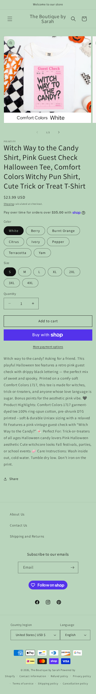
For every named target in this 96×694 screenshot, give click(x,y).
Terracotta (17, 253)
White (13, 230)
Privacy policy (82, 676)
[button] (9, 18)
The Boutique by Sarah (45, 670)
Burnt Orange (63, 230)
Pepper (58, 241)
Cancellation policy (75, 683)
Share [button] (13, 479)
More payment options (48, 346)
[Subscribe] (72, 567)
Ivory (36, 241)
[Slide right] (58, 132)
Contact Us (18, 525)
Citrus (14, 241)
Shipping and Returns (27, 536)
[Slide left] (37, 132)
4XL (30, 283)
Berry (35, 230)
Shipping (9, 203)
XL (55, 272)
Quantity (10, 294)
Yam (42, 253)
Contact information (32, 676)
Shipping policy (48, 683)
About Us (17, 514)
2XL (72, 272)
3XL (12, 283)
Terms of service (23, 683)
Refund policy (59, 676)
